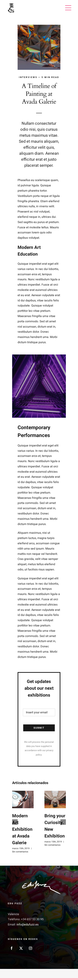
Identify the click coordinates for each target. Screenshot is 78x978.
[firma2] (39, 881)
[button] (15, 822)
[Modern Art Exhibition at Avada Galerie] (23, 799)
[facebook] (11, 948)
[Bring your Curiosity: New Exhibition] (55, 799)
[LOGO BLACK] (11, 3)
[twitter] (21, 948)
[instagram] (30, 948)
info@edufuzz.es (27, 924)
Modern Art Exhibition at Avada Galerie (22, 829)
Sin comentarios (20, 851)
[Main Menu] (68, 8)
